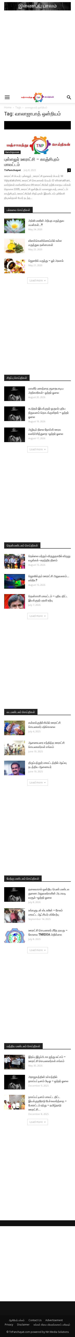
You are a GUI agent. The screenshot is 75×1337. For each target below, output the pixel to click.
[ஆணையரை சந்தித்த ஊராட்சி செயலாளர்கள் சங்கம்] (14, 748)
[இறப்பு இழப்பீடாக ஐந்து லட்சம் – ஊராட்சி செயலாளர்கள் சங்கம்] (14, 1062)
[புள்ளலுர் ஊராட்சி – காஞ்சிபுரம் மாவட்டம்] (37, 137)
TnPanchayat (12, 170)
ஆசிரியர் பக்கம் (17, 1320)
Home (7, 107)
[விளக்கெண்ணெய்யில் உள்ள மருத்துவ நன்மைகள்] (14, 246)
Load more (36, 280)
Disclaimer (23, 1324)
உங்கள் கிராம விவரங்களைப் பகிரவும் (52, 1324)
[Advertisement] (37, 52)
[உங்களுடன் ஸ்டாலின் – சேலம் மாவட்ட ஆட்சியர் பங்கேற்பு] (14, 915)
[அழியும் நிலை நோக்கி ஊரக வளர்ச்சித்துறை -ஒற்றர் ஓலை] (14, 435)
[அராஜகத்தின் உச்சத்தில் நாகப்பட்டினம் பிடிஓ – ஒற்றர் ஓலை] (14, 1082)
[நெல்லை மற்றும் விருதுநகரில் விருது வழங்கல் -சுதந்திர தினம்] (14, 561)
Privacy (9, 1324)
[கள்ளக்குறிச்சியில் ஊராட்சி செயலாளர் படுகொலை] (14, 728)
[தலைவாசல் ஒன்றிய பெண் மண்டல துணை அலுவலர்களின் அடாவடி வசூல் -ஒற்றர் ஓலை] (14, 894)
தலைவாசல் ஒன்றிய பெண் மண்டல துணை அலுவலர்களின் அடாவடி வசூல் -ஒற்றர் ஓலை (48, 893)
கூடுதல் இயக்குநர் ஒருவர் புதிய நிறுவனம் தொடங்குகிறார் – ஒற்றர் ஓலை (48, 413)
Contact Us (35, 1320)
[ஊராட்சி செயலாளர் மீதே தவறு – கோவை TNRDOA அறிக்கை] (14, 935)
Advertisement (54, 1320)
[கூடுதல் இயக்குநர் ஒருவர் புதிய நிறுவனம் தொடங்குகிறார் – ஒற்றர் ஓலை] (14, 413)
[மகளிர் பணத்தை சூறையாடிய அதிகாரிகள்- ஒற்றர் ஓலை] (14, 393)
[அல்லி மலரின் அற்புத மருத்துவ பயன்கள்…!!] (14, 226)
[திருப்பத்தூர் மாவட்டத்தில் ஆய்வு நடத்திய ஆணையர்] (14, 768)
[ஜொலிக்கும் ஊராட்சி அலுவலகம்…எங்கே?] (14, 581)
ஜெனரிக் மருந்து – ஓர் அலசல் (46, 260)
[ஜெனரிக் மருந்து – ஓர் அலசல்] (14, 266)
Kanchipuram (12, 152)
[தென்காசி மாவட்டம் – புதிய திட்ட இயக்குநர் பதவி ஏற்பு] (14, 601)
